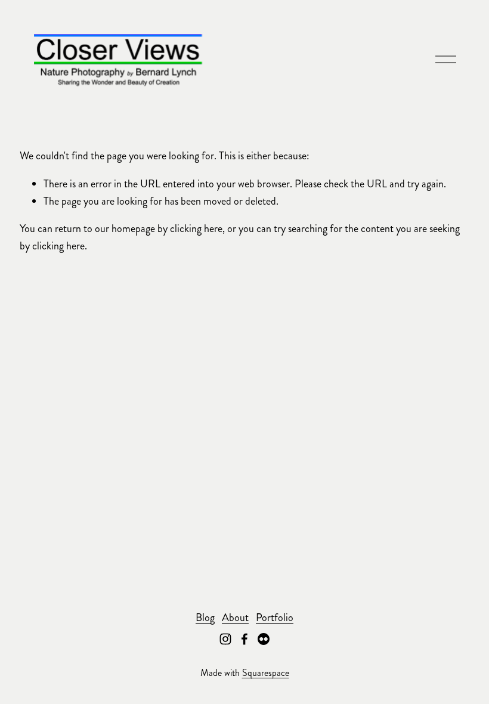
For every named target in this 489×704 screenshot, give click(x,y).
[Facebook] (244, 639)
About (235, 617)
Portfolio (274, 617)
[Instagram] (225, 639)
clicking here (196, 228)
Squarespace (265, 673)
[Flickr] (264, 639)
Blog (205, 617)
